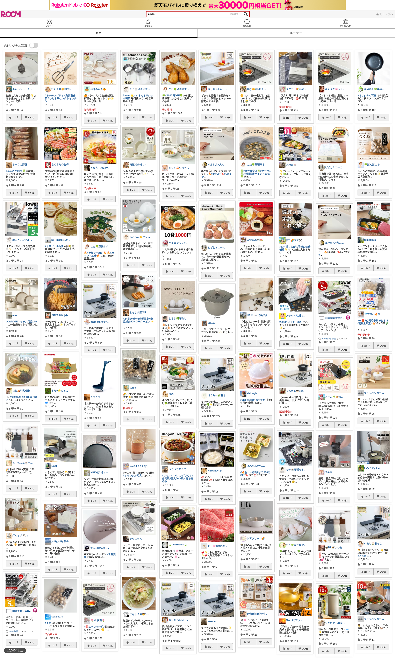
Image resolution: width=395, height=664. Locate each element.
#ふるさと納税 (14, 170)
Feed (49, 23)
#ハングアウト (184, 475)
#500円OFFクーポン (290, 322)
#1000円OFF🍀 (174, 95)
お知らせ (247, 23)
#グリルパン (169, 475)
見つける (148, 23)
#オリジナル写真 (54, 246)
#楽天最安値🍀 (251, 170)
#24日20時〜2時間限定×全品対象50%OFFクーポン (138, 320)
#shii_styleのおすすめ (252, 399)
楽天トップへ (384, 14)
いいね (31, 117)
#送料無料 (15, 397)
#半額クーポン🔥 (96, 252)
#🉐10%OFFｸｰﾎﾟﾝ (94, 626)
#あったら (363, 555)
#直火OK (175, 478)
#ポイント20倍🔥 (99, 254)
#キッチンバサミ (54, 95)
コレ (14, 117)
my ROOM (345, 23)
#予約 (48, 623)
